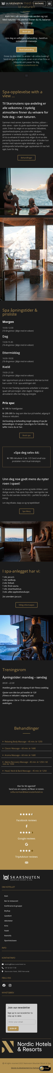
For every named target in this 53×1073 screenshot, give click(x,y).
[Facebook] (4, 985)
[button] (49, 3)
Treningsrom (14, 669)
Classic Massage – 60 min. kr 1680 (20, 748)
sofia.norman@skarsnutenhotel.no (26, 792)
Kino (6, 926)
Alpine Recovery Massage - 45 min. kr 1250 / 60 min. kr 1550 (25, 763)
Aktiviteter (8, 921)
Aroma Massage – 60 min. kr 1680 (20, 755)
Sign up (13, 1029)
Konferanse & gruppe (13, 906)
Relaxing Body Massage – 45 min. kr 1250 (23, 741)
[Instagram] (10, 985)
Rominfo (7, 935)
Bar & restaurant (11, 901)
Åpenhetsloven (10, 940)
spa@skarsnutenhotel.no (26, 65)
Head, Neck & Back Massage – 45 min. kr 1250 (26, 770)
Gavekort (8, 916)
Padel (6, 930)
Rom (6, 896)
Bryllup (7, 911)
